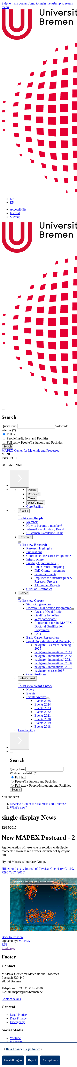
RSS (5, 944)
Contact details (11, 999)
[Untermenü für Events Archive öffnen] (47, 698)
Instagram (16, 1041)
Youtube (15, 1038)
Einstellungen (13, 1060)
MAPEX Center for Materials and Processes (30, 450)
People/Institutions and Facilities (27, 438)
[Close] (19, 515)
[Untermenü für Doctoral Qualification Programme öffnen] (72, 609)
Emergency (17, 1022)
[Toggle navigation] (3, 409)
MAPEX (24, 940)
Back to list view (12, 937)
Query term (9, 426)
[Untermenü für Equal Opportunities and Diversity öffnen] (72, 642)
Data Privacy (18, 1018)
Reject (32, 1060)
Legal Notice (18, 1014)
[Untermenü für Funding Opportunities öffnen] (57, 564)
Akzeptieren (50, 1060)
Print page (8, 948)
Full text (11, 434)
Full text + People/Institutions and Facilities (34, 442)
